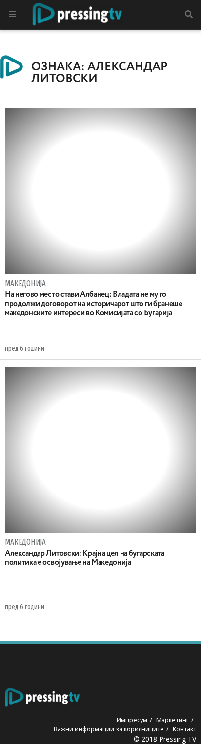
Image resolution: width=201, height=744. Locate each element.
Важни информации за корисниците (109, 728)
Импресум (132, 719)
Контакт (184, 728)
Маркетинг (172, 719)
